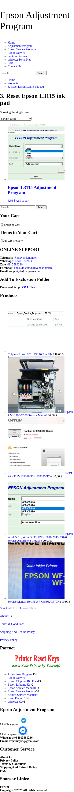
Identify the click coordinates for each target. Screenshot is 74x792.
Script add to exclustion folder (18, 608)
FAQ (3, 770)
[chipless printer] (37, 667)
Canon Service (16, 52)
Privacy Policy (8, 639)
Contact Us (14, 66)
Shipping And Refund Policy (17, 632)
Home (11, 42)
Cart (10, 63)
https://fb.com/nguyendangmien (33, 267)
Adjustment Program (20, 46)
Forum (4, 786)
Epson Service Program (22, 49)
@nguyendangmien (25, 257)
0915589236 (15, 264)
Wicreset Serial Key (19, 59)
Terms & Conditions (12, 624)
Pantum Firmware (18, 56)
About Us (6, 616)
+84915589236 (24, 261)
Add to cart (22, 200)
